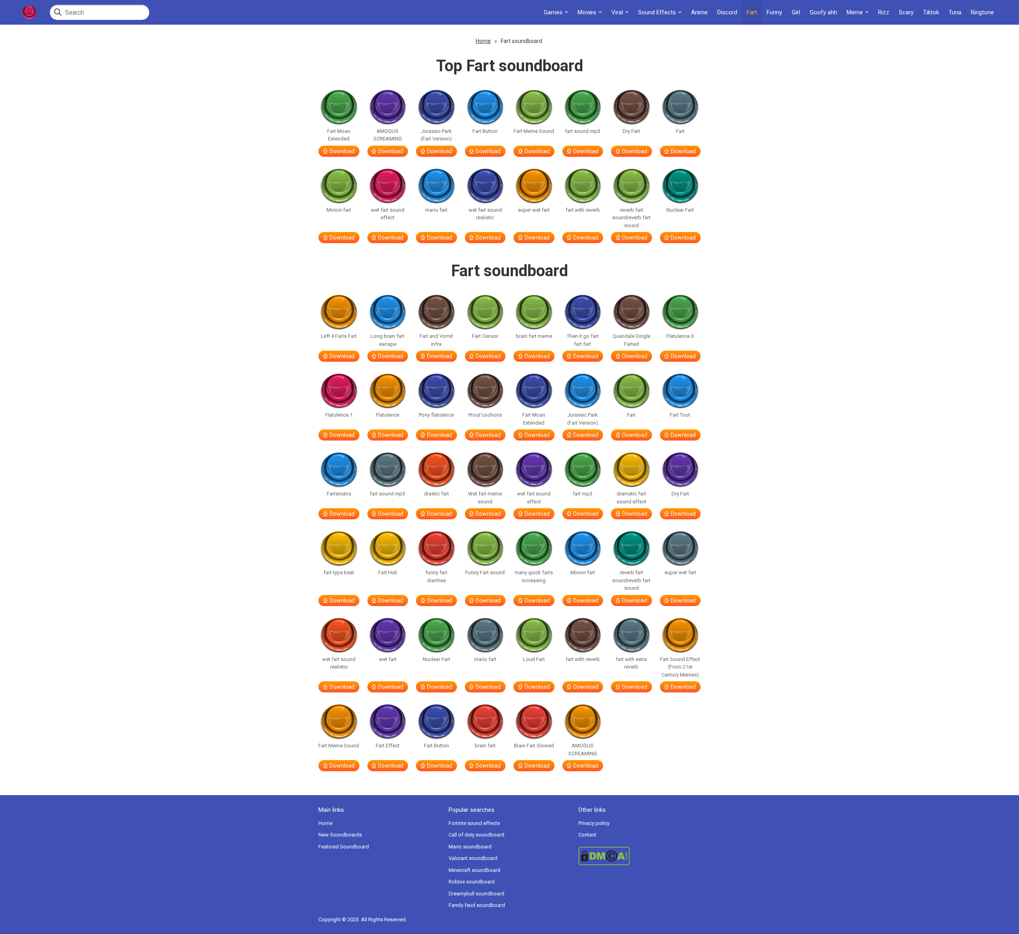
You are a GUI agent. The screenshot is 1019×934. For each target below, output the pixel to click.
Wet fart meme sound (485, 498)
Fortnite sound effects (474, 823)
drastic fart (436, 494)
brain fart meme (534, 336)
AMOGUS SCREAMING (387, 135)
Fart (752, 12)
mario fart (436, 210)
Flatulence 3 (680, 336)
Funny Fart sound (485, 572)
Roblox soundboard (472, 882)
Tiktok (931, 12)
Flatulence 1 (339, 415)
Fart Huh (387, 572)
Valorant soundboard (473, 858)
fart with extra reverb (631, 663)
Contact (587, 835)
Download (342, 151)
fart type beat (339, 572)
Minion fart (338, 210)
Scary (906, 12)
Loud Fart (534, 659)
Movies (587, 12)
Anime (699, 12)
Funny (774, 12)
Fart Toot (680, 415)
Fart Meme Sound (533, 131)
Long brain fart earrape (387, 340)
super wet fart (534, 210)
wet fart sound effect (387, 214)
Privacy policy (593, 823)
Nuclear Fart (680, 210)
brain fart (485, 746)
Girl (796, 12)
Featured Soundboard (343, 847)
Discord (727, 12)
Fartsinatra (339, 494)
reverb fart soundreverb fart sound (631, 217)
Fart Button (485, 131)
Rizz (883, 12)
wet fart (387, 659)
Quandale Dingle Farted (631, 340)
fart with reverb (583, 210)
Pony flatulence (436, 415)
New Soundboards (340, 835)
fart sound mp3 (582, 131)
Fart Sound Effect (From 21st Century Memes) (680, 667)
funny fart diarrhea (436, 576)
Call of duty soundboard (476, 835)
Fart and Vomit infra (436, 340)
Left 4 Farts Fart (339, 336)
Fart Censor (485, 336)
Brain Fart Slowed (534, 746)
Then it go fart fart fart (583, 340)
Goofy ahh (823, 12)
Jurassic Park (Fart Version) (436, 135)
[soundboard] (29, 12)
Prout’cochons (485, 415)
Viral (617, 12)
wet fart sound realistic (485, 214)
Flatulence (387, 415)
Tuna (955, 12)
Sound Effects (657, 12)
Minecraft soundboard (474, 870)
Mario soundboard (470, 847)
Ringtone (982, 12)
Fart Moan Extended (338, 135)
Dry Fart (631, 131)
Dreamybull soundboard (476, 894)
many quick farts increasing (534, 576)
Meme (855, 12)
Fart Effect (388, 746)
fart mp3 (582, 494)
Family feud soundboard (477, 905)
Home (483, 41)
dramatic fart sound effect (631, 498)
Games (553, 12)
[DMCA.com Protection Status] (639, 856)
